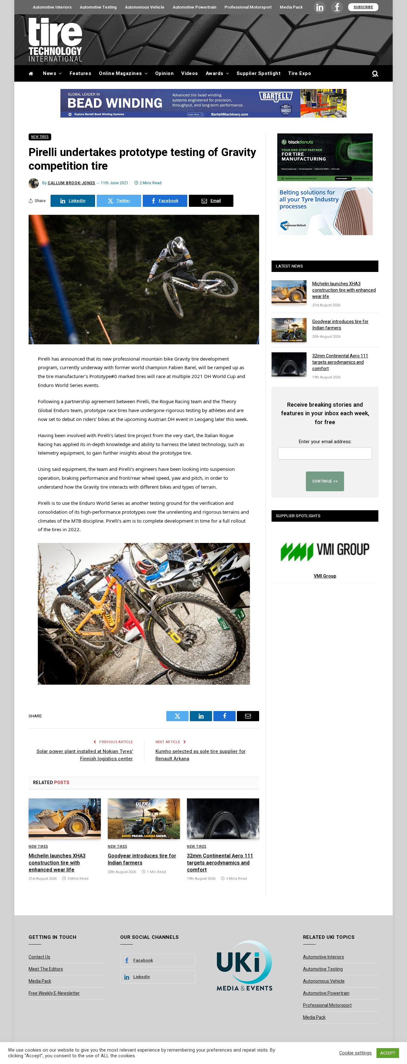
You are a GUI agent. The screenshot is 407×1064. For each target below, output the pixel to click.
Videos (189, 73)
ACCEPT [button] (387, 1053)
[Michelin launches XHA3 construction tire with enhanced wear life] (65, 818)
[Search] (374, 73)
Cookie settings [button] (355, 1053)
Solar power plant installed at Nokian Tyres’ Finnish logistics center (85, 755)
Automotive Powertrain (194, 7)
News (49, 73)
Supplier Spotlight (258, 73)
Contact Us (39, 957)
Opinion (164, 73)
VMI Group (325, 576)
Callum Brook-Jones (71, 183)
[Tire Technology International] (55, 40)
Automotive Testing (98, 7)
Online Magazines (120, 73)
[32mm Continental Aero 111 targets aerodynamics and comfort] (223, 818)
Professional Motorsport (248, 7)
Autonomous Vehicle (144, 7)
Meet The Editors (46, 969)
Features (81, 73)
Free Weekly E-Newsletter (54, 993)
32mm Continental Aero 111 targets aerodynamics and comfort (220, 863)
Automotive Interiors (52, 7)
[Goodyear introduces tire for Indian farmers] (144, 818)
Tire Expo (299, 73)
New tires (40, 137)
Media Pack (291, 7)
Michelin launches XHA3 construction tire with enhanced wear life (57, 863)
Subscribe (363, 7)
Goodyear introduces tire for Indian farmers (142, 860)
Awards (215, 73)
